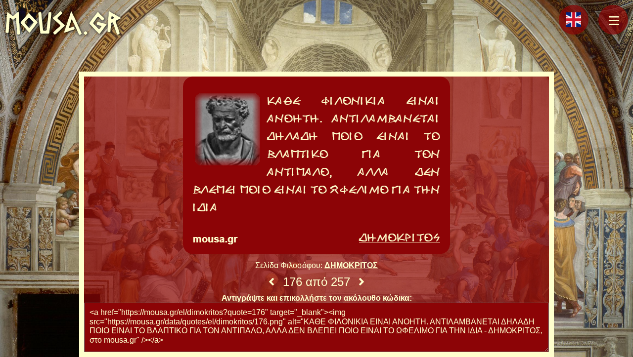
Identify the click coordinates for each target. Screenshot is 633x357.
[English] (573, 20)
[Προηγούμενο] (271, 282)
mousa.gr (63, 23)
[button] (613, 20)
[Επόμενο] (361, 282)
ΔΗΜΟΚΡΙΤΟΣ (351, 265)
